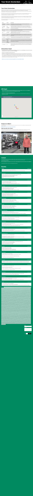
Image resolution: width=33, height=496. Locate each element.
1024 (30, 322)
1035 (12, 323)
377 (1, 300)
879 (19, 317)
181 (23, 292)
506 (24, 304)
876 (16, 317)
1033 (10, 323)
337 (17, 298)
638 (21, 309)
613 (23, 308)
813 (6, 315)
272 (5, 296)
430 (30, 301)
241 (30, 294)
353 (5, 299)
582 (19, 307)
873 (12, 317)
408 (6, 301)
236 (24, 294)
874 (13, 317)
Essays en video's (18, 4)
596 (5, 308)
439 (10, 302)
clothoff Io (3, 204)
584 (21, 307)
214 (30, 293)
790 (10, 314)
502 (20, 304)
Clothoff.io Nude (4, 221)
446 (18, 302)
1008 (12, 322)
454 (27, 302)
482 (28, 303)
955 (13, 320)
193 (7, 293)
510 (29, 304)
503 (21, 304)
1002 (6, 322)
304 (10, 297)
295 (30, 296)
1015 (20, 322)
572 (8, 307)
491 (8, 304)
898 (10, 318)
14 (18, 287)
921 (6, 319)
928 (13, 319)
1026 (2, 323)
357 (9, 299)
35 (11, 288)
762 (9, 313)
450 (22, 302)
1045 (23, 323)
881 (21, 317)
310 (17, 297)
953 (11, 320)
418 (17, 301)
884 (24, 317)
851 (18, 316)
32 (8, 288)
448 (20, 302)
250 (10, 295)
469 (13, 303)
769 (17, 313)
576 (12, 307)
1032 (9, 323)
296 (1, 297)
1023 (29, 322)
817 (10, 315)
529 (20, 305)
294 (29, 296)
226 (13, 294)
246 (6, 295)
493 (10, 304)
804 (25, 314)
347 (28, 298)
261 (22, 295)
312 (19, 297)
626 (8, 309)
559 (23, 306)
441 (12, 302)
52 (30, 288)
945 (2, 320)
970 (30, 320)
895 (7, 318)
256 (17, 295)
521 (11, 305)
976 (7, 321)
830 (24, 315)
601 (10, 308)
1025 (1, 323)
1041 (19, 323)
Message (25, 327)
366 (19, 299)
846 (12, 316)
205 (20, 293)
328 (7, 298)
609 (19, 308)
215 (1, 294)
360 (12, 299)
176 (18, 292)
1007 (11, 322)
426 (25, 301)
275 (8, 296)
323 (1, 298)
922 (7, 319)
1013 (18, 322)
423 (22, 301)
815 (8, 315)
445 (17, 302)
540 (2, 306)
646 (30, 309)
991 (23, 321)
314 (21, 297)
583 (20, 307)
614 (24, 308)
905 (18, 318)
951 (9, 320)
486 (2, 304)
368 (21, 299)
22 (27, 287)
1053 (2, 324)
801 (22, 314)
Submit (29, 333)
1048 (27, 323)
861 (29, 316)
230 (18, 294)
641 (24, 309)
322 (30, 297)
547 (10, 306)
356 (8, 299)
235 (23, 294)
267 (29, 295)
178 (20, 292)
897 (9, 318)
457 (30, 302)
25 (30, 287)
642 (25, 309)
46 (23, 288)
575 (11, 307)
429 (29, 301)
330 (9, 298)
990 (22, 321)
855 (22, 316)
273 (6, 296)
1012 (17, 322)
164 (5, 292)
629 (11, 309)
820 (13, 315)
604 (13, 308)
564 (29, 306)
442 (13, 302)
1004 (8, 322)
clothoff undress (4, 252)
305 (11, 297)
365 (18, 299)
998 (1, 322)
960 (19, 320)
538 (30, 305)
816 (9, 315)
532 (23, 305)
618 (29, 308)
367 (20, 299)
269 (1, 296)
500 (18, 304)
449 (21, 302)
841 (7, 316)
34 (10, 288)
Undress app (3, 240)
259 (20, 295)
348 (29, 298)
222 (9, 294)
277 (10, 296)
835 (30, 315)
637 (20, 309)
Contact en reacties (23, 4)
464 (8, 303)
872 (11, 317)
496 (13, 304)
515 (5, 305)
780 (29, 313)
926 (11, 319)
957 (16, 320)
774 (22, 313)
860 (28, 316)
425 (24, 301)
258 (19, 295)
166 (7, 292)
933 (19, 319)
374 (28, 299)
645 (29, 309)
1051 (30, 323)
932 (18, 319)
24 (29, 287)
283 (17, 296)
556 (20, 306)
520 (10, 305)
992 (24, 321)
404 (1, 301)
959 (18, 320)
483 (29, 303)
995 (28, 321)
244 (4, 295)
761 (8, 313)
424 (23, 301)
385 (10, 300)
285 (19, 296)
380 (5, 300)
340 (20, 298)
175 (17, 292)
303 (9, 297)
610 (20, 308)
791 (11, 314)
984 (16, 321)
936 (22, 319)
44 (21, 288)
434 (5, 302)
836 (1, 316)
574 (10, 307)
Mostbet (3, 168)
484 (30, 303)
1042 (20, 323)
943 (30, 319)
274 (7, 296)
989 (21, 321)
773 (21, 313)
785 (5, 314)
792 (12, 314)
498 (16, 304)
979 (10, 321)
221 (8, 294)
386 (11, 300)
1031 (8, 323)
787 (7, 314)
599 (8, 308)
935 (21, 319)
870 (9, 317)
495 (12, 304)
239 (28, 294)
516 (6, 305)
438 (9, 302)
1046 (24, 323)
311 (18, 297)
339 (19, 298)
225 (12, 294)
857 (24, 316)
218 (5, 294)
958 (17, 320)
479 (24, 303)
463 (7, 303)
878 (18, 317)
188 (1, 293)
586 (23, 307)
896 (8, 318)
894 (6, 318)
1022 (28, 322)
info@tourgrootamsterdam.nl (14, 163)
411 (9, 301)
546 (9, 306)
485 (1, 304)
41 (18, 288)
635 (18, 309)
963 (22, 320)
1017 (22, 322)
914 (28, 318)
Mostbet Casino (4, 173)
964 (23, 320)
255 (16, 295)
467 (11, 303)
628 (10, 309)
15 (19, 287)
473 (18, 303)
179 (21, 292)
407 (5, 301)
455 (28, 302)
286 (20, 296)
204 (19, 293)
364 (17, 299)
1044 (22, 323)
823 (17, 315)
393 (19, 300)
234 (22, 294)
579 (16, 307)
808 (30, 314)
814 (7, 315)
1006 (10, 322)
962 (21, 320)
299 (5, 297)
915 (29, 318)
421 (20, 301)
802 (23, 314)
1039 (17, 323)
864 (2, 317)
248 (8, 295)
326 (5, 298)
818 (11, 315)
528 (19, 305)
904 (17, 318)
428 (28, 301)
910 (23, 318)
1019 (24, 322)
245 (5, 295)
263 (24, 295)
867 (6, 317)
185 (28, 292)
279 (12, 296)
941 (28, 319)
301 (7, 297)
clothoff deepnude (4, 198)
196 (10, 293)
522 (12, 305)
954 (12, 320)
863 (1, 317)
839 (5, 316)
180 (22, 292)
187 (30, 292)
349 (30, 298)
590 (28, 307)
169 (10, 292)
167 (8, 292)
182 (24, 292)
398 (24, 300)
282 (16, 296)
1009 (13, 322)
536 (28, 305)
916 (30, 318)
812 (5, 315)
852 (19, 316)
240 (29, 294)
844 (10, 316)
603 (12, 308)
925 (10, 319)
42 (19, 288)
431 (1, 302)
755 (1, 313)
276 (9, 296)
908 (21, 318)
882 (22, 317)
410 (8, 301)
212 (28, 293)
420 (19, 301)
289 (23, 296)
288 (22, 296)
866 (5, 317)
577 (13, 307)
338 (18, 298)
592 (30, 307)
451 (23, 302)
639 (22, 309)
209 (24, 293)
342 (22, 298)
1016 (21, 322)
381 (6, 300)
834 (29, 315)
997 (30, 321)
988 (20, 321)
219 (6, 294)
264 (25, 295)
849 (16, 316)
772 (20, 313)
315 (22, 297)
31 (7, 288)
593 (1, 308)
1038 (16, 323)
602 (11, 308)
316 (23, 297)
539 (1, 306)
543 (6, 306)
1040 (18, 323)
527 (18, 305)
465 (9, 303)
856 (23, 316)
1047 (25, 323)
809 (1, 315)
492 (9, 304)
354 (6, 299)
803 (24, 314)
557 (21, 306)
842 (8, 316)
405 (2, 301)
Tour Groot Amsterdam (4, 4)
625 (7, 309)
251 (11, 295)
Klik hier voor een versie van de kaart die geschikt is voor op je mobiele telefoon (13, 59)
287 (21, 296)
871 (10, 317)
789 (9, 314)
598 (7, 308)
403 (30, 300)
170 (11, 292)
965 (24, 320)
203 (18, 293)
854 (21, 316)
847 (13, 316)
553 (17, 306)
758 (5, 313)
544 (7, 306)
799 (20, 314)
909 (22, 318)
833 (28, 315)
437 (8, 302)
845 (11, 316)
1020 (25, 322)
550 (13, 306)
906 (19, 318)
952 (10, 320)
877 (17, 317)
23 (28, 287)
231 (19, 294)
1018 (23, 322)
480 (25, 303)
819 (12, 315)
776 (24, 313)
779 (28, 313)
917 (1, 319)
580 (17, 307)
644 (28, 309)
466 (10, 303)
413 (11, 301)
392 (18, 300)
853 (20, 316)
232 (20, 294)
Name (25, 325)
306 (12, 297)
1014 (19, 322)
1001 (5, 322)
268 (30, 295)
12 (16, 287)
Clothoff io (3, 264)
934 (20, 319)
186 (29, 292)
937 (23, 319)
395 (21, 300)
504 (22, 304)
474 (19, 303)
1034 (11, 323)
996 (29, 321)
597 (6, 308)
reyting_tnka (3, 259)
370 (23, 299)
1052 (1, 324)
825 (19, 315)
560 (24, 306)
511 (30, 304)
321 (29, 297)
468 (12, 303)
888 (29, 317)
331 (10, 298)
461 (5, 303)
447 (19, 302)
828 (22, 315)
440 (11, 302)
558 (22, 306)
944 (1, 320)
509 (28, 304)
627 (9, 309)
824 (18, 315)
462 (6, 303)
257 (18, 295)
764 (11, 313)
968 (28, 320)
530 (21, 305)
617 (28, 308)
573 (9, 307)
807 (29, 314)
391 (17, 300)
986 (18, 321)
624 (6, 309)
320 (28, 297)
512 (1, 305)
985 (17, 321)
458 (1, 303)
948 (6, 320)
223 (10, 294)
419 (18, 301)
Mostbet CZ (3, 192)
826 (20, 315)
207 (22, 293)
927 (12, 319)
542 (5, 306)
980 (11, 321)
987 (19, 321)
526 (17, 305)
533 (24, 305)
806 (28, 314)
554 (18, 306)
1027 (4, 323)
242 (1, 295)
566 (1, 307)
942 (29, 319)
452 (24, 302)
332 (11, 298)
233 (21, 294)
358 (10, 299)
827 (21, 315)
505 (23, 304)
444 (16, 302)
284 (18, 296)
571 (7, 307)
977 (8, 321)
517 (7, 305)
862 (30, 316)
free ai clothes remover (4, 210)
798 (19, 314)
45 (22, 288)
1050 (29, 323)
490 (7, 304)
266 (28, 295)
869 (8, 317)
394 (20, 300)
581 (18, 307)
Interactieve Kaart (10, 4)
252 (12, 295)
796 (17, 314)
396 (22, 300)
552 (16, 306)
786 (6, 314)
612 (22, 308)
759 (6, 313)
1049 (28, 323)
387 (12, 300)
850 (17, 316)
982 (13, 321)
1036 (13, 323)
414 (12, 301)
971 (1, 321)
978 (9, 321)
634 (17, 309)
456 (29, 302)
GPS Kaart (14, 4)
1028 (5, 323)
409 (7, 301)
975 (6, 321)
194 (8, 293)
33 (9, 288)
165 (6, 292)
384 (9, 300)
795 (16, 314)
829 (23, 315)
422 (21, 301)
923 (8, 319)
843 (9, 316)
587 (24, 307)
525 (16, 305)
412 (10, 301)
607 (17, 308)
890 (1, 318)
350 (1, 299)
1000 (4, 322)
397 (23, 300)
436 (7, 302)
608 (18, 308)
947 (5, 320)
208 (23, 293)
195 (9, 293)
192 (6, 293)
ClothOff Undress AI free (5, 233)
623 (5, 309)
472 (17, 303)
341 (21, 298)
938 (24, 319)
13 (17, 287)
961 (20, 320)
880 (20, 317)
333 (12, 298)
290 (24, 296)
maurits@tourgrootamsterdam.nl (5, 160)
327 (6, 298)
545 (8, 306)
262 (23, 295)
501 (19, 304)
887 (28, 317)
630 (12, 309)
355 (7, 299)
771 (19, 313)
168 (9, 292)
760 (7, 313)
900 (12, 318)
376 (30, 299)
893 (5, 318)
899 (11, 318)
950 (8, 320)
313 (20, 297)
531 (22, 305)
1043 (21, 323)
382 (7, 300)
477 (22, 303)
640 (23, 309)
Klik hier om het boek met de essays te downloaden (8, 126)
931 (17, 319)
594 (2, 308)
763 (10, 313)
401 (28, 300)
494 (11, 304)
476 (21, 303)
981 (12, 321)
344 (24, 298)
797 (18, 314)
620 (1, 309)
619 (30, 308)
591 (29, 307)
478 (23, 303)
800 (21, 314)
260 (21, 295)
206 (21, 293)
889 (30, 317)
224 (11, 294)
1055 (5, 324)
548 (11, 306)
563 (28, 306)
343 (23, 298)
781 (30, 313)
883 (23, 317)
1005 (9, 322)
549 (12, 306)
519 (9, 305)
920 (5, 319)
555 (19, 306)
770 (18, 313)
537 (29, 305)
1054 (4, 324)
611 (21, 308)
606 (16, 308)
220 (7, 294)
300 (6, 297)
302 (8, 297)
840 (6, 316)
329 (8, 298)
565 (30, 306)
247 (7, 295)
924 (9, 319)
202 (17, 293)
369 (22, 299)
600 (9, 308)
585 (22, 307)
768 (16, 313)
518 (8, 305)
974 (5, 321)
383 (8, 300)
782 (1, 314)
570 (6, 307)
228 (16, 294)
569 (5, 307)
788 (8, 314)
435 (6, 302)
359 (11, 299)
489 (6, 304)
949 (7, 320)
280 (13, 296)
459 (2, 303)
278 (11, 296)
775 (23, 313)
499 (17, 304)
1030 (7, 323)
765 (12, 313)
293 (28, 296)
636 (19, 309)
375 (29, 299)
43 (20, 288)
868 (7, 317)
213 (29, 293)
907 (20, 318)
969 (29, 320)
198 (12, 293)
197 (11, 293)
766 (13, 313)
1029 (6, 323)
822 (16, 315)
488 (5, 304)
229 (17, 294)
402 (29, 300)
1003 (7, 322)
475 (20, 303)
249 (9, 295)
